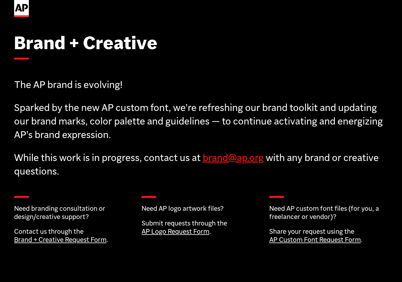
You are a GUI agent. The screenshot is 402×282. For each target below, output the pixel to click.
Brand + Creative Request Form (60, 239)
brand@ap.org (233, 157)
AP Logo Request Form (175, 231)
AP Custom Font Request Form (315, 239)
